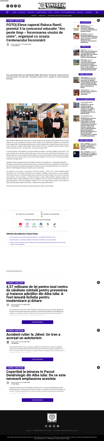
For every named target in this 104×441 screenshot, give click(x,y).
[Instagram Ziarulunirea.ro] (54, 426)
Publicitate (42, 15)
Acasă (14, 12)
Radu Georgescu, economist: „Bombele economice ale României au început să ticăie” (33, 239)
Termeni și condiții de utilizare (42, 430)
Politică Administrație (68, 12)
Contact (34, 15)
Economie (88, 12)
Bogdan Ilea (15, 343)
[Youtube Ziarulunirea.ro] (57, 426)
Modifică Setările (4, 0)
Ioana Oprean (15, 45)
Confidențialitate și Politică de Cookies (60, 15)
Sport (50, 12)
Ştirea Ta (57, 12)
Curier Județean (41, 12)
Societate (80, 12)
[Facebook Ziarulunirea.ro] (46, 426)
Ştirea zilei (31, 12)
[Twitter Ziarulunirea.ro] (50, 426)
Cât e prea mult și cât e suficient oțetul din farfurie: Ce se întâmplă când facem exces (32, 237)
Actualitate (22, 12)
